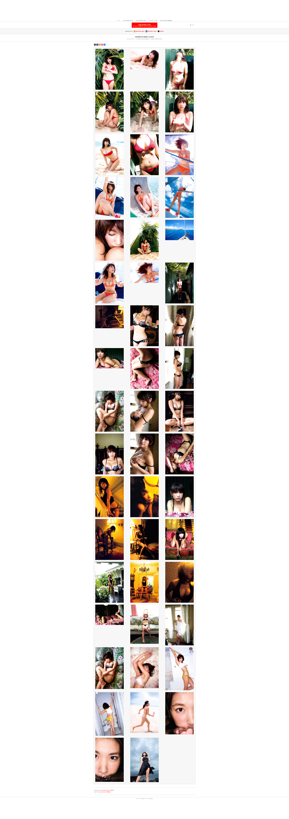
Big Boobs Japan (139, 31)
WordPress (151, 798)
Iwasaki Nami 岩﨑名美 (105, 792)
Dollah (143, 798)
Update (161, 31)
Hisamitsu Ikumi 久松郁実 (143, 39)
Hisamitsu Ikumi (158, 39)
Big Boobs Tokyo (152, 31)
